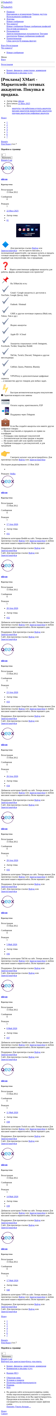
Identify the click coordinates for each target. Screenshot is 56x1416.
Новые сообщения (15, 21)
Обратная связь (14, 1378)
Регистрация (7, 64)
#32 (8, 618)
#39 (8, 1206)
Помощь (10, 1385)
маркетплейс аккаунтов (41, 111)
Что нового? (12, 24)
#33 (8, 702)
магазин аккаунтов (21, 111)
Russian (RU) (12, 1373)
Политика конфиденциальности (21, 1382)
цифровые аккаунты (39, 113)
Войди (35, 248)
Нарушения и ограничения (19, 14)
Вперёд (4, 141)
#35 (8, 870)
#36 (8, 954)
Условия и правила (15, 1380)
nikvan (21, 101)
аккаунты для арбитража (23, 108)
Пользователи (13, 31)
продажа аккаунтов (21, 113)
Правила (11, 12)
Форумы (10, 19)
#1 (8, 220)
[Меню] (2, 5)
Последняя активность (17, 29)
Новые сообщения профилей (37, 26)
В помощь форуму (27, 41)
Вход (3, 59)
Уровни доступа (39, 14)
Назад (4, 118)
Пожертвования (14, 38)
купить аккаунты (43, 108)
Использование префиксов (19, 16)
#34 (8, 786)
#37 (8, 1038)
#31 (8, 534)
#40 (8, 1290)
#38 (8, 1122)
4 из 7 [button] (14, 144)
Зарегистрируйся (9, 250)
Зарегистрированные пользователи (23, 33)
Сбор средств (13, 41)
